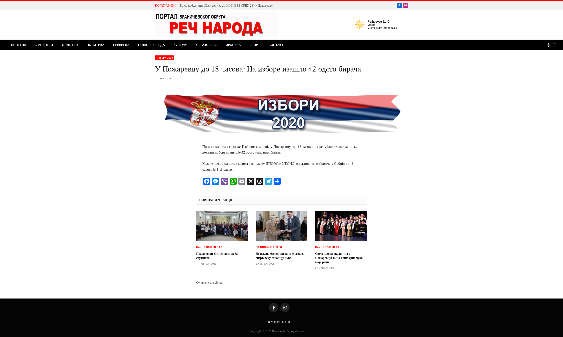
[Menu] (554, 45)
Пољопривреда (151, 45)
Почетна (18, 45)
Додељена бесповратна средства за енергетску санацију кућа (280, 255)
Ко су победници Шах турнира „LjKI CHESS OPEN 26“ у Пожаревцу (226, 5)
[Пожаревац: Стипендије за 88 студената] (222, 226)
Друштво (70, 45)
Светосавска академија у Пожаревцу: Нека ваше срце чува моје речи (339, 257)
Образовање (206, 45)
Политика (95, 45)
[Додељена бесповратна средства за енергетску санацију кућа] (281, 226)
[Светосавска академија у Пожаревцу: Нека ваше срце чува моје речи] (341, 226)
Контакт (276, 45)
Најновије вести (209, 247)
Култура (180, 45)
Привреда (121, 45)
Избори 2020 (165, 57)
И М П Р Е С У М (279, 322)
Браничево (44, 45)
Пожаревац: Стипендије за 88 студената (217, 255)
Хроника (233, 45)
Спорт (254, 45)
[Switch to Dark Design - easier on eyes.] (548, 45)
